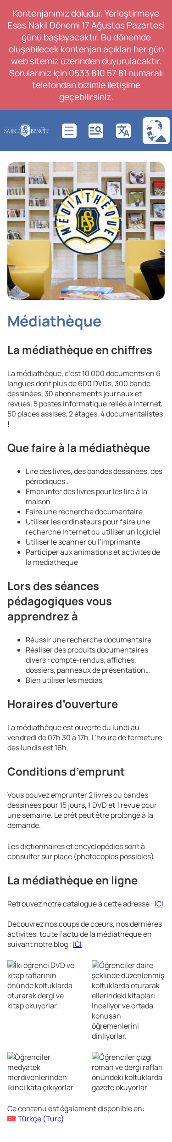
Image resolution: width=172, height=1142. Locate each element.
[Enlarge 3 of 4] (68, 1064)
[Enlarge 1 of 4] (68, 972)
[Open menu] (69, 131)
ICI (159, 904)
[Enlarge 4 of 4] (152, 1064)
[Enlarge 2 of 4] (152, 972)
